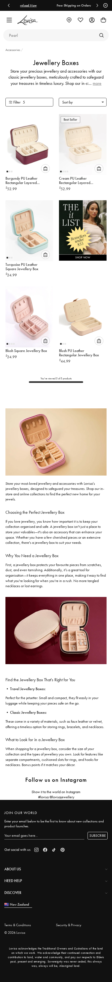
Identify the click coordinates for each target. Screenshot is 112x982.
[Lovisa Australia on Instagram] (36, 850)
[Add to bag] (45, 168)
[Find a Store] (69, 20)
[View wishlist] (80, 20)
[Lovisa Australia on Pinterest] (62, 850)
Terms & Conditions (17, 925)
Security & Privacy (68, 925)
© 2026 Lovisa (14, 932)
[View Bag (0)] (103, 20)
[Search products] (101, 35)
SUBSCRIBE (97, 835)
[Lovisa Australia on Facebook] (45, 850)
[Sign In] (91, 20)
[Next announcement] (97, 5)
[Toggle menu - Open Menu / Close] (9, 20)
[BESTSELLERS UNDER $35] (83, 232)
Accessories (13, 50)
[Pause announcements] (105, 5)
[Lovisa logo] (27, 20)
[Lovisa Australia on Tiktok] (54, 850)
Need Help (13, 880)
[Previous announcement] (8, 5)
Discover (12, 892)
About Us (12, 869)
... (94, 83)
